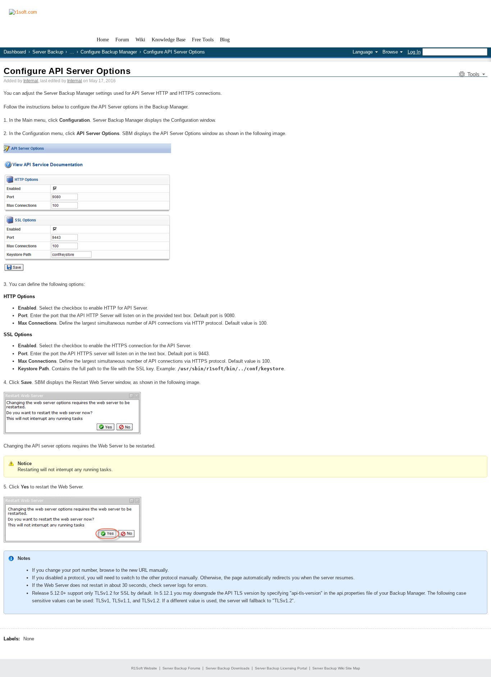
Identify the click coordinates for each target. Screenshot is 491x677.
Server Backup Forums (181, 668)
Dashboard (15, 52)
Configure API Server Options (67, 71)
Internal (30, 80)
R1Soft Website (144, 668)
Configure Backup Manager (109, 52)
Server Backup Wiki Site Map (336, 668)
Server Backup (47, 52)
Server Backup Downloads (227, 668)
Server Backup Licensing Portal (281, 668)
